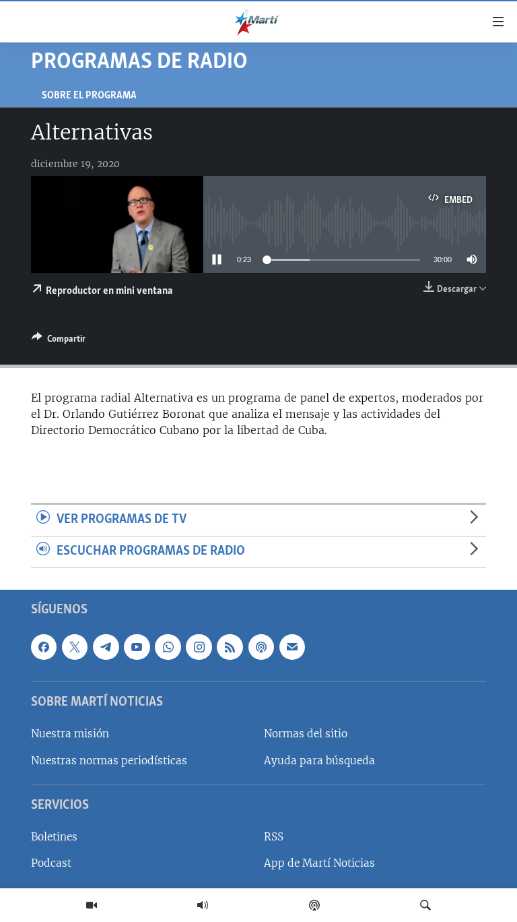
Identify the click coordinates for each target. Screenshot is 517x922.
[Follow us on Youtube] (136, 647)
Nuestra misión (70, 733)
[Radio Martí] (202, 905)
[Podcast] (314, 905)
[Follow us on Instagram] (198, 647)
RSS (273, 836)
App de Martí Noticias (319, 863)
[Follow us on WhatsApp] (167, 647)
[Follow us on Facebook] (44, 647)
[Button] (58, 341)
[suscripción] (292, 647)
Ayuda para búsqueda (319, 760)
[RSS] (229, 647)
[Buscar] (425, 905)
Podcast (51, 863)
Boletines (54, 836)
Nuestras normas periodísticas (109, 760)
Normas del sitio (305, 733)
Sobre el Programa (89, 96)
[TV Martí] (91, 905)
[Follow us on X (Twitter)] (75, 647)
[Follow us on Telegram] (105, 647)
